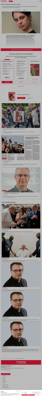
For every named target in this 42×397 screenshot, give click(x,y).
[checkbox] (22, 392)
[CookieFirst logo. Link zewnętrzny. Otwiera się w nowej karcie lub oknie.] (2, 391)
